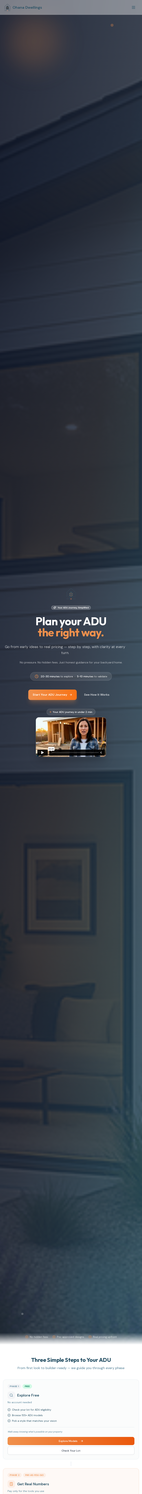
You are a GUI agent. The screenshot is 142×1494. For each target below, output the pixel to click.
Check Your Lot (71, 1450)
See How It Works (96, 695)
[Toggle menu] (133, 7)
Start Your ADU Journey (50, 695)
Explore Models (68, 1441)
